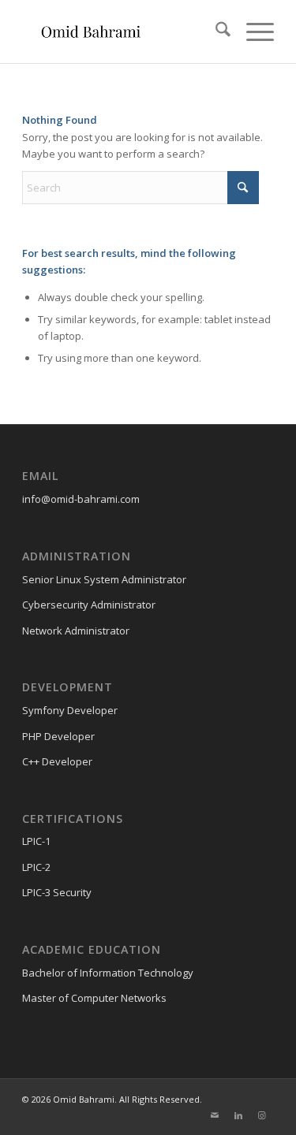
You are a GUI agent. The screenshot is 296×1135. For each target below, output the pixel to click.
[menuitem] (215, 31)
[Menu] (252, 31)
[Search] (215, 31)
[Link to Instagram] (262, 1115)
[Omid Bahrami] (122, 31)
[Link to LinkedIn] (238, 1115)
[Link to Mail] (215, 1115)
